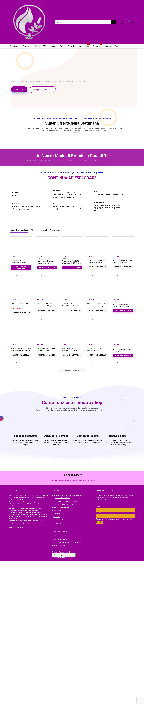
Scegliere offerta (47, 267)
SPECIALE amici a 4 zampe (18, 209)
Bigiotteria (55, 206)
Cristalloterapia (77, 193)
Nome (98, 507)
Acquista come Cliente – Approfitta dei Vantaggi (68, 495)
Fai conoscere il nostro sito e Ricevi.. (66, 501)
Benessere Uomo (57, 196)
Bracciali (55, 208)
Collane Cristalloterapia (76, 208)
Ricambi (14, 195)
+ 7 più (114, 346)
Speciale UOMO (36, 208)
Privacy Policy (57, 523)
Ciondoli (78, 206)
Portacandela (56, 197)
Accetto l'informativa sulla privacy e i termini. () (114, 519)
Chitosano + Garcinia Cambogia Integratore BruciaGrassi (18, 262)
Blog (116, 46)
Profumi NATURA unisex (104, 207)
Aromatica (96, 210)
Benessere (27, 46)
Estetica (15, 204)
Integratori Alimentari (58, 194)
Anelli (64, 208)
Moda (53, 46)
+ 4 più (64, 258)
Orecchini (60, 208)
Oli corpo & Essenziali (68, 193)
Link (130, 519)
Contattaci (56, 513)
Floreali (99, 208)
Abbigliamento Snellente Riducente (67, 206)
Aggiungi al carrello (21, 267)
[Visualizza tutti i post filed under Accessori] (46, 193)
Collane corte (56, 209)
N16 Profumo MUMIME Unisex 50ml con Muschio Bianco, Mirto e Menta (97, 262)
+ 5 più (38, 258)
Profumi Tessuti (98, 196)
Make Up (19, 206)
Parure (68, 208)
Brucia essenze (98, 194)
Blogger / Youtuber (59, 545)
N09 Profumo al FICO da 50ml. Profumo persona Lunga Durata (97, 306)
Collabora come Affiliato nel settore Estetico (66, 536)
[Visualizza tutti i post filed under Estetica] (46, 206)
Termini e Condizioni (59, 520)
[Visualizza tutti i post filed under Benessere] (87, 193)
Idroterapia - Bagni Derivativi (68, 196)
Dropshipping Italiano (60, 539)
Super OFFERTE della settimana (63, 504)
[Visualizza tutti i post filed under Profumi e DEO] (127, 206)
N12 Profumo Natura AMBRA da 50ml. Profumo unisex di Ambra (20, 306)
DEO (95, 205)
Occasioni (97, 45)
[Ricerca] (113, 22)
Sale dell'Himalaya (57, 193)
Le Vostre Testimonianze (61, 507)
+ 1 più (114, 301)
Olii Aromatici (120, 194)
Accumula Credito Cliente (62, 498)
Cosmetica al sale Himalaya (67, 197)
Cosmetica (14, 46)
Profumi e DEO (40, 46)
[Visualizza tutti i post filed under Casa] (129, 194)
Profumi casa (105, 194)
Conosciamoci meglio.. (16, 527)
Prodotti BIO (19, 208)
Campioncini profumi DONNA (109, 208)
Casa (61, 46)
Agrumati (119, 208)
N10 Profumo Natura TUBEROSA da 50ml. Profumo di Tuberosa (72, 306)
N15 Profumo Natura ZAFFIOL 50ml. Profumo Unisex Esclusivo (122, 262)
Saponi (27, 209)
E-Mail (98, 513)
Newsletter (56, 517)
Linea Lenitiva (25, 206)
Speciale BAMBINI (27, 208)
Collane (82, 206)
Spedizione (57, 510)
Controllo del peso (68, 194)
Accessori (108, 46)
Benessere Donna (77, 194)
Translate (61, 558)
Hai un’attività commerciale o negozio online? (67, 542)
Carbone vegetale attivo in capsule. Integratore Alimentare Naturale (45, 263)
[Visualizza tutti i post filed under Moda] (88, 206)
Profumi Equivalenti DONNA (104, 205)
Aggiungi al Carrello (97, 267)
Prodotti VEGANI (34, 206)
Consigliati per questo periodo (79, 45)
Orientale (113, 207)
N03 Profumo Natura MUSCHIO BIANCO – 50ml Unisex (70, 350)
